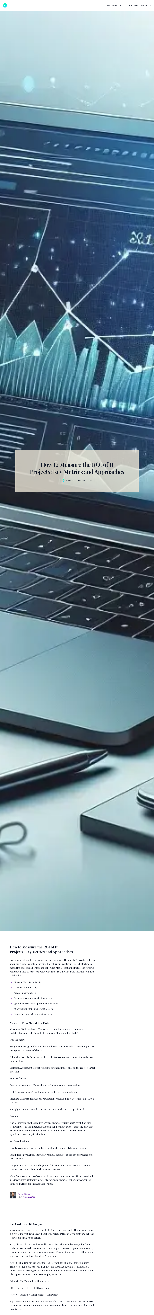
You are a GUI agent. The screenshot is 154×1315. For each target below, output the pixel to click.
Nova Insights (29, 1197)
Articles (123, 5)
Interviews (133, 5)
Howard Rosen (24, 1194)
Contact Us (146, 5)
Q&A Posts (112, 5)
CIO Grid (70, 480)
